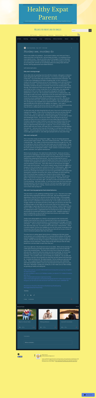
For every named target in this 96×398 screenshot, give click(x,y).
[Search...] (90, 30)
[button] (77, 38)
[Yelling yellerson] (48, 314)
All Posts (19, 38)
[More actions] (71, 48)
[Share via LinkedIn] (30, 295)
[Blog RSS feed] (78, 35)
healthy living (48, 38)
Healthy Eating (33, 38)
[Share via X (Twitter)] (27, 295)
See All (77, 306)
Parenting (26, 38)
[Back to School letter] (26, 314)
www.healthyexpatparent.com (34, 21)
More (72, 38)
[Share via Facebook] (24, 295)
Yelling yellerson (44, 322)
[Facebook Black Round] (18, 354)
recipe (40, 38)
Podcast (66, 38)
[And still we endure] (69, 314)
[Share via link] (34, 295)
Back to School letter (24, 322)
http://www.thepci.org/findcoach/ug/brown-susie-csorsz (66, 361)
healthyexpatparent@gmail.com (48, 355)
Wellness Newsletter (57, 38)
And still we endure (66, 322)
